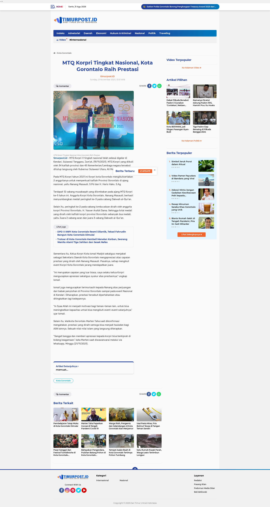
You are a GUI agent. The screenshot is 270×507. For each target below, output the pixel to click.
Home (59, 6)
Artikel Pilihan (177, 80)
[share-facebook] (149, 86)
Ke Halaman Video (191, 68)
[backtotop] (135, 470)
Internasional (78, 39)
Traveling (164, 33)
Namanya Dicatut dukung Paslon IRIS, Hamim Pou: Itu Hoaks (204, 103)
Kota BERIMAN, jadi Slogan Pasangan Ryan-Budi (178, 129)
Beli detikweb (200, 492)
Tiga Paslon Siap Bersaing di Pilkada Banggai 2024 (202, 129)
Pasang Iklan (200, 484)
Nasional (140, 33)
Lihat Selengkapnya (190, 234)
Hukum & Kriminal (120, 33)
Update (146, 171)
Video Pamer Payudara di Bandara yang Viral (184, 177)
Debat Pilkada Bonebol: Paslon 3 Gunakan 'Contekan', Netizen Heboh (178, 103)
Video (62, 39)
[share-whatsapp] (159, 86)
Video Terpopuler (179, 60)
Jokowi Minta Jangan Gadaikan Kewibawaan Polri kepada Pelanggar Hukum (184, 193)
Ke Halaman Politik (191, 141)
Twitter (80, 494)
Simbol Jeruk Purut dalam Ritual (182, 163)
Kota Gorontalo (63, 380)
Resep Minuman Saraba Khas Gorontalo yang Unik (183, 207)
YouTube (86, 494)
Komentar (64, 86)
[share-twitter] (154, 86)
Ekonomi (101, 33)
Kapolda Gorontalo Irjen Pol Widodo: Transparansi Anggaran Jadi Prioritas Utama (182, 6)
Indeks (60, 33)
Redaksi (198, 480)
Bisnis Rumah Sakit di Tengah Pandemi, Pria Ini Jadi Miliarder (183, 221)
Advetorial (74, 33)
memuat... (62, 369)
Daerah (88, 33)
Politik (152, 33)
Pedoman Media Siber (204, 488)
